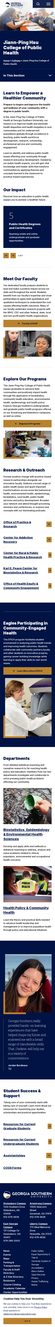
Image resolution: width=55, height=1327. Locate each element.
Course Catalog (12, 1284)
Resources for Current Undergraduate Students (21, 1141)
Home (6, 60)
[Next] (13, 255)
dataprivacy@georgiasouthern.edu (19, 1314)
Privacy (34, 1278)
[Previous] (6, 255)
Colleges (16, 60)
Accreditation (37, 1268)
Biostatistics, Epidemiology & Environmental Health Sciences (26, 834)
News (6, 1250)
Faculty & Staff (30, 323)
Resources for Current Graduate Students (19, 1126)
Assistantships (14, 1155)
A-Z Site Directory (13, 1276)
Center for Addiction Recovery (18, 539)
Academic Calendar (14, 1288)
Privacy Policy (40, 1307)
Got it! (27, 1321)
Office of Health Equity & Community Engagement (21, 586)
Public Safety (37, 1251)
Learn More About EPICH (29, 671)
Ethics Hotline (37, 1271)
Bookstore (9, 1280)
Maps (6, 1258)
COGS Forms (12, 1167)
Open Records (38, 1274)
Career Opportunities (15, 1292)
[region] (27, 1310)
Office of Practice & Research (17, 524)
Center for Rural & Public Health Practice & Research (22, 555)
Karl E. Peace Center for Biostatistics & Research (20, 570)
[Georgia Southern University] (14, 4)
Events (7, 1254)
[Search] (38, 4)
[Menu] (49, 4)
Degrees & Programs (29, 423)
